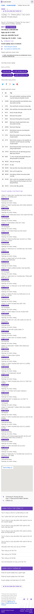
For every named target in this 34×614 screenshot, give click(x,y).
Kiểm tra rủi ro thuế (22, 75)
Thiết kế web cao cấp (20, 71)
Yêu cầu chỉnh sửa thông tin (12, 11)
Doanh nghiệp (11, 5)
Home (3, 5)
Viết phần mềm (7, 75)
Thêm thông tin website (10, 46)
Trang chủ (22, 609)
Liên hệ (30, 612)
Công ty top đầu (28, 611)
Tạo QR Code (7, 71)
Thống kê (22, 611)
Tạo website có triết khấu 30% (12, 49)
